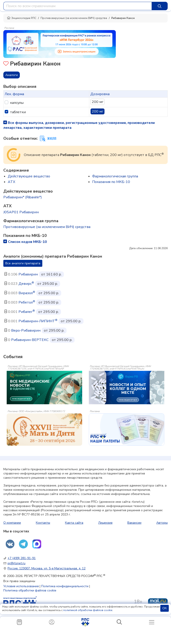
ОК (164, 608)
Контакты (43, 523)
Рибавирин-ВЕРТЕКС (30, 339)
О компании (12, 523)
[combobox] (77, 6)
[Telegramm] (23, 544)
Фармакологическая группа (115, 176)
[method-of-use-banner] (59, 43)
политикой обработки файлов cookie (87, 610)
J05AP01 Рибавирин (21, 212)
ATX (11, 181)
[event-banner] (44, 429)
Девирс (26, 283)
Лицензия (105, 523)
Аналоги (11, 75)
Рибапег (26, 311)
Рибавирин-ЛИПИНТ (37, 321)
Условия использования (21, 586)
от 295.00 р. (47, 283)
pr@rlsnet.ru (16, 563)
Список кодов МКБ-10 (27, 241)
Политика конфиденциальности (64, 586)
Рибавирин (28, 274)
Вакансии (134, 523)
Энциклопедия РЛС (23, 18)
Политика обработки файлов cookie (29, 590)
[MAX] (36, 544)
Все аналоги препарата (22, 263)
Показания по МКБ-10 (111, 181)
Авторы (162, 523)
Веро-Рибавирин (26, 330)
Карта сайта (74, 523)
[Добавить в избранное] (5, 64)
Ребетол (26, 302)
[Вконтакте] (10, 544)
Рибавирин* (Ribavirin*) (22, 197)
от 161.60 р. (51, 274)
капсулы (17, 102)
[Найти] (160, 6)
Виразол (26, 293)
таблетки (18, 112)
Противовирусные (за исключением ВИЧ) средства (74, 18)
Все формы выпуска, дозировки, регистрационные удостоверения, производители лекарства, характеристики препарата (79, 125)
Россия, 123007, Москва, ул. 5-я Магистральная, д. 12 (47, 568)
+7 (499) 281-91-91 (22, 558)
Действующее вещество (29, 176)
